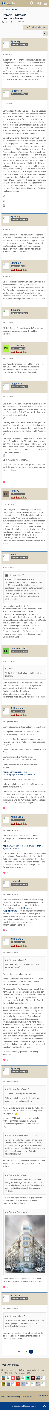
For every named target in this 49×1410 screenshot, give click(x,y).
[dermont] (29, 1378)
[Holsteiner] (34, 1384)
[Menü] (45, 3)
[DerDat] (44, 1378)
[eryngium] (14, 1378)
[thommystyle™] (19, 1378)
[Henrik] (19, 1384)
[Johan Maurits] (24, 1378)
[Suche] (32, 3)
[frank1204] (4, 1378)
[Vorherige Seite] (18, 1352)
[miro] (44, 1384)
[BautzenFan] (9, 1384)
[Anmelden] (38, 3)
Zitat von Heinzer (16, 1316)
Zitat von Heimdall (16, 960)
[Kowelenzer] (24, 1384)
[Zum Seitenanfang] (45, 1406)
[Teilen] (45, 33)
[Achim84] (29, 1384)
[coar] (39, 1378)
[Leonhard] (9, 1378)
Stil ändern (43, 1395)
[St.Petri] (14, 1384)
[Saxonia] (39, 1384)
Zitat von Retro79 (16, 575)
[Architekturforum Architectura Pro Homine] (8, 3)
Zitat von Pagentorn (17, 1212)
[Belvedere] (34, 1378)
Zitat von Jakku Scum (18, 1089)
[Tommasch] (4, 1384)
